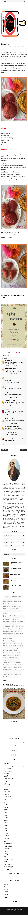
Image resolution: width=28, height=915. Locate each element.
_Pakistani (6, 807)
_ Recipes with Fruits (8, 771)
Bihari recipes (7, 606)
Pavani (6, 409)
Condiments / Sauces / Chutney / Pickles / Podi (13, 616)
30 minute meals (7, 599)
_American (6, 794)
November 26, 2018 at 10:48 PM (12, 390)
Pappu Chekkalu (13, 580)
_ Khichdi (6, 854)
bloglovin (6, 891)
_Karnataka (6, 827)
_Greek (5, 802)
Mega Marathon (18, 643)
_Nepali (5, 806)
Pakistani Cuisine (16, 653)
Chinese (5, 613)
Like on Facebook (7, 538)
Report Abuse (5, 680)
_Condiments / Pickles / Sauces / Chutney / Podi (14, 766)
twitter (5, 886)
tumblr (5, 892)
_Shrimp (5, 781)
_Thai (5, 792)
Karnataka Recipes (8, 633)
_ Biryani (6, 851)
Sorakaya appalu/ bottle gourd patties (16, 563)
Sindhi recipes (16, 662)
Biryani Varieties (16, 606)
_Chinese (6, 789)
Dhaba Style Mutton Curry (15, 568)
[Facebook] (14, 4)
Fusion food (6, 624)
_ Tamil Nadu (7, 838)
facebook (6, 877)
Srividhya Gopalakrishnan (11, 392)
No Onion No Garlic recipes (10, 650)
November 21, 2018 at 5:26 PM (11, 373)
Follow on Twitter (8, 535)
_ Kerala (5, 828)
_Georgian (6, 801)
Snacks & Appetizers (8, 859)
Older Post (23, 449)
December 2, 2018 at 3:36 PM (11, 423)
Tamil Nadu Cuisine (19, 669)
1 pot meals (6, 596)
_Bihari (5, 815)
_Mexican (6, 786)
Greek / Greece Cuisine (17, 626)
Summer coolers (7, 667)
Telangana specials (8, 672)
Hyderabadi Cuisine (8, 631)
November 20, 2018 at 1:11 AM (11, 365)
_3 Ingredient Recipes (8, 866)
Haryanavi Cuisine (18, 629)
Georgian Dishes (15, 624)
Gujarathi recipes (7, 629)
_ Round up (6, 848)
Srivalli (6, 437)
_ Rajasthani (6, 835)
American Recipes (7, 601)
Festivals (13, 621)
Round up (17, 660)
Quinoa (5, 657)
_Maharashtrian (7, 830)
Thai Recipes (18, 672)
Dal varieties (6, 619)
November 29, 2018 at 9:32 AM (11, 407)
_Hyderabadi (6, 823)
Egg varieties (6, 621)
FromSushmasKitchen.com (14, 911)
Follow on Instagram (8, 545)
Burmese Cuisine (7, 611)
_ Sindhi (5, 836)
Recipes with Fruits (8, 660)
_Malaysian (6, 804)
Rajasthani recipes (13, 657)
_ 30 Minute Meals (8, 867)
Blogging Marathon (21, 46)
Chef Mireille (8, 418)
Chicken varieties (17, 611)
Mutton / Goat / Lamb (8, 648)
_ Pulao (5, 853)
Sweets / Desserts (7, 669)
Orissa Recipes (7, 653)
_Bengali (6, 817)
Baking (5, 604)
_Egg (5, 783)
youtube (6, 894)
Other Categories (8, 864)
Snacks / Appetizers (8, 665)
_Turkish (6, 797)
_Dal (5, 765)
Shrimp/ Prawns (7, 662)
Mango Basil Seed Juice (15, 574)
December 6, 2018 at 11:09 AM (11, 434)
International (7, 784)
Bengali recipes (12, 604)
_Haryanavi (6, 822)
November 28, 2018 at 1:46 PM (11, 397)
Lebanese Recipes (7, 638)
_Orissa (5, 832)
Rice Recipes (7, 850)
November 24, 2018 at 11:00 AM (12, 382)
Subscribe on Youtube (9, 542)
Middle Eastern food (18, 645)
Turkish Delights (17, 674)
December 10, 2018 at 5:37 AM (11, 442)
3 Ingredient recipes (16, 596)
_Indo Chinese (7, 791)
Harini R (6, 385)
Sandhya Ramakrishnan (10, 426)
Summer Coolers (7, 863)
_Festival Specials (8, 768)
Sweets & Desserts (8, 861)
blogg (4, 608)
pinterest (6, 897)
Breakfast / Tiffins (8, 858)
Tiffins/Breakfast (4, 48)
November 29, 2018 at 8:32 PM (11, 416)
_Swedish (6, 809)
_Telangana (6, 840)
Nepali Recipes (19, 648)
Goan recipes (6, 626)
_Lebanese (6, 810)
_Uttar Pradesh (7, 841)
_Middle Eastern (7, 796)
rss (4, 888)
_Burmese (6, 799)
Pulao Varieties (7, 655)
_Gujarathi (6, 820)
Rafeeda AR (7, 360)
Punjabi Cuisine (16, 655)
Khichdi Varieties (16, 636)
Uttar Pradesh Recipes (9, 677)
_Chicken (6, 776)
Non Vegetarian (7, 775)
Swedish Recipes (17, 667)
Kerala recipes (7, 636)
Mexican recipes (7, 645)
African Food (16, 599)
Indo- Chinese (18, 631)
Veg (17, 677)
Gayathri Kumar (8, 400)
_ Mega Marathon (8, 846)
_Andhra (6, 814)
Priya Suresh (8, 376)
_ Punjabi (6, 833)
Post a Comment (7, 444)
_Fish (5, 779)
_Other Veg (6, 773)
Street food (18, 665)
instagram (6, 896)
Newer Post (4, 449)
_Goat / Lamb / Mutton (9, 778)
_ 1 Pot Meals (7, 869)
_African (5, 788)
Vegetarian (6, 763)
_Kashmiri (6, 825)
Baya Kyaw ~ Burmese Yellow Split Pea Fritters (17, 586)
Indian (5, 812)
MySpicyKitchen (8, 368)
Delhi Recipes (14, 619)
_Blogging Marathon (8, 845)
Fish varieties (20, 621)
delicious (6, 889)
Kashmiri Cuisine (18, 633)
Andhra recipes (18, 601)
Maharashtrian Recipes (9, 641)
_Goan (5, 819)
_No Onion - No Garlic (9, 770)
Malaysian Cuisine (8, 643)
